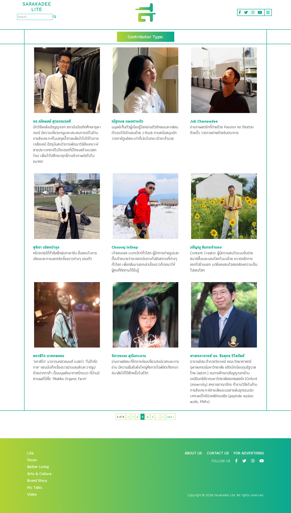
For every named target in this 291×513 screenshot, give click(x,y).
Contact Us (218, 453)
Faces (32, 460)
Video (32, 494)
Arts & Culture (39, 474)
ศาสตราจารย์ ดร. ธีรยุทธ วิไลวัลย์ (217, 356)
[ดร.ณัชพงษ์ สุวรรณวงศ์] (67, 80)
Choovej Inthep (125, 247)
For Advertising (249, 453)
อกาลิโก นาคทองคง (48, 356)
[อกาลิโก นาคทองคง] (67, 314)
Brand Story (37, 480)
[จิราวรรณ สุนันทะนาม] (146, 314)
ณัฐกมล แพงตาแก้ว (127, 121)
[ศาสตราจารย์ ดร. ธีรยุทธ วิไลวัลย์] (224, 314)
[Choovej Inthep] (146, 206)
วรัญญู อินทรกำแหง (206, 247)
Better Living (38, 467)
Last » (170, 416)
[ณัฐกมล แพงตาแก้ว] (146, 80)
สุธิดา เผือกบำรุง (46, 247)
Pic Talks (34, 487)
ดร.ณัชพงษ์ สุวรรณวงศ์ (52, 121)
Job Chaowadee (204, 121)
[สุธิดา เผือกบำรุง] (67, 206)
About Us (193, 453)
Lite (30, 453)
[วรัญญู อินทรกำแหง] (224, 206)
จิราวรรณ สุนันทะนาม (129, 356)
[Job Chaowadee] (224, 80)
